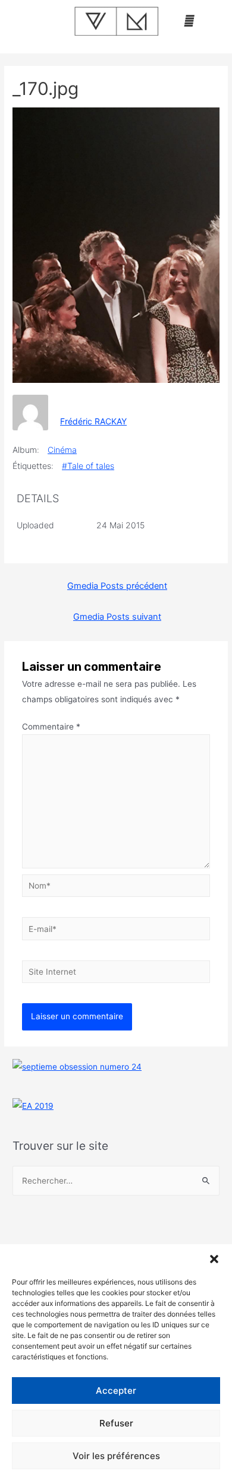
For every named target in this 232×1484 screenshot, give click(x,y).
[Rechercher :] (116, 1180)
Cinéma (62, 450)
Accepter (116, 1390)
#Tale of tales (88, 466)
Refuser (116, 1423)
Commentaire (51, 726)
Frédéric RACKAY (93, 421)
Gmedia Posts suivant (117, 616)
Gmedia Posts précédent (117, 586)
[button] (214, 1259)
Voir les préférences (116, 1455)
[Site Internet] (116, 974)
